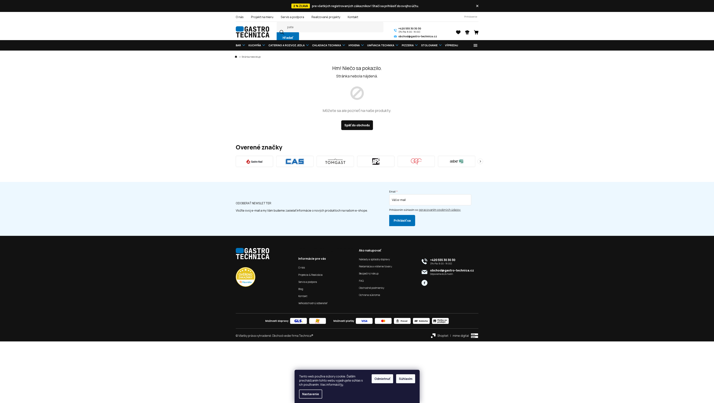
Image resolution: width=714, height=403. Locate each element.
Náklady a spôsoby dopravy (374, 259)
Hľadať (288, 38)
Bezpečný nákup (369, 273)
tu (341, 384)
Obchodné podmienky (371, 288)
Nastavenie (310, 394)
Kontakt (353, 17)
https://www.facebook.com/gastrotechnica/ (424, 283)
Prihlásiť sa (402, 220)
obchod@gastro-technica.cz (452, 270)
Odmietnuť (382, 379)
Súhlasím (405, 379)
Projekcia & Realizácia (310, 275)
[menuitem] (241, 45)
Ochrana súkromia (369, 295)
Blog (300, 289)
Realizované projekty (326, 17)
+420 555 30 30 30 (442, 260)
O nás (240, 17)
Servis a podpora (292, 17)
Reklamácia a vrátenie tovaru (375, 266)
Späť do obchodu (357, 125)
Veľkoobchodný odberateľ (312, 303)
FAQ (361, 280)
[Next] (480, 161)
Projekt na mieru (262, 17)
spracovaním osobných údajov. (440, 210)
